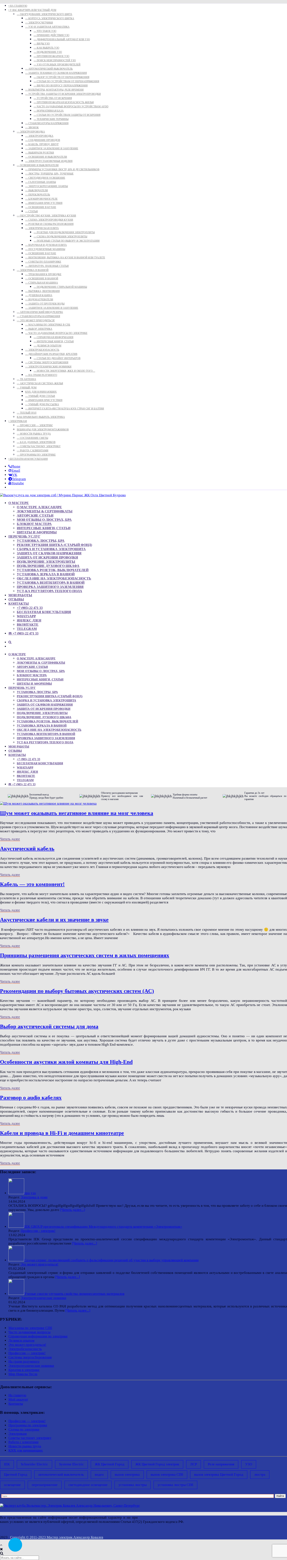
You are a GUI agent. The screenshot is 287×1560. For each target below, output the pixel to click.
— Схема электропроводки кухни (49, 219)
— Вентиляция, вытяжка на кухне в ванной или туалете (65, 257)
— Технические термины (51, 119)
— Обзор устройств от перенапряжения (61, 77)
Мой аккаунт (18, 1399)
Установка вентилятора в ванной (50, 582)
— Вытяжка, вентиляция (42, 291)
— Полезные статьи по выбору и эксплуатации (67, 240)
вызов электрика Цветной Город (218, 1475)
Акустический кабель (27, 849)
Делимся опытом (21, 1340)
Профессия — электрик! (27, 1353)
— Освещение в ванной (41, 278)
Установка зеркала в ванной (46, 574)
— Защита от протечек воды (45, 303)
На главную (17, 1395)
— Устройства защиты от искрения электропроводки (63, 94)
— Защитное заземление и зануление (51, 148)
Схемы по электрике (23, 1429)
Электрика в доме (34, 1197)
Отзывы (16, 599)
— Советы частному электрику (39, 446)
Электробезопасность (25, 1349)
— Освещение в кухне (40, 207)
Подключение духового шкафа (48, 566)
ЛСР (193, 1464)
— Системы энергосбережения (46, 362)
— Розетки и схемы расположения (49, 224)
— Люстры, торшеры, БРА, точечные (49, 173)
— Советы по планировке (43, 261)
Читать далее (10, 839)
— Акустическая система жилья (40, 383)
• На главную (17, 5)
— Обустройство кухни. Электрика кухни (46, 215)
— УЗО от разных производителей (57, 64)
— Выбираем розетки (39, 152)
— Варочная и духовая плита (46, 245)
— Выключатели (36, 190)
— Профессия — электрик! (35, 425)
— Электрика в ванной (33, 270)
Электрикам (17, 1434)
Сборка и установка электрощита (51, 549)
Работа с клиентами (23, 1442)
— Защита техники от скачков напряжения (56, 73)
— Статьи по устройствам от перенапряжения (66, 81)
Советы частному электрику (29, 1438)
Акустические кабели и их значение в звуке (54, 920)
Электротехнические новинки (43, 1298)
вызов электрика (127, 1475)
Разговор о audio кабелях (31, 1098)
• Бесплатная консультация (28, 458)
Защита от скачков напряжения (49, 553)
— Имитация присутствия (43, 203)
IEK (7, 1464)
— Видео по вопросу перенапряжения (61, 85)
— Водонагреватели (39, 299)
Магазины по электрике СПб (30, 1328)
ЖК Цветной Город (109, 1464)
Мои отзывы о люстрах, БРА (44, 519)
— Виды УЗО (42, 43)
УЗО (248, 1464)
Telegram (27, 629)
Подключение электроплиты (46, 561)
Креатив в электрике (23, 1370)
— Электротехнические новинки (48, 366)
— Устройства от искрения (53, 98)
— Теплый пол (26, 412)
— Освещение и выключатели (46, 156)
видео (99, 1475)
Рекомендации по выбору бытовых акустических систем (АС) (77, 991)
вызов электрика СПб (167, 1475)
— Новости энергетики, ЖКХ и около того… (64, 370)
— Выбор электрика (38, 328)
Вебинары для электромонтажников (43, 429)
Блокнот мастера (34, 524)
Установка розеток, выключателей (52, 570)
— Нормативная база (49, 110)
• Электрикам (17, 421)
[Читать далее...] (72, 1210)
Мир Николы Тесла (22, 1374)
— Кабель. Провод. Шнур (42, 144)
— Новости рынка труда (34, 433)
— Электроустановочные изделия (48, 161)
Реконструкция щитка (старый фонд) (54, 545)
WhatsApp (26, 616)
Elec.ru (281, 1517)
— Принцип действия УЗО (51, 35)
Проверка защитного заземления (50, 587)
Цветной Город (15, 1475)
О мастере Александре (39, 507)
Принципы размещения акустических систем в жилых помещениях (84, 955)
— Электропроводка (31, 131)
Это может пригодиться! (39, 1264)
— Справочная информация (53, 337)
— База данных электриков (36, 442)
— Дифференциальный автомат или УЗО (62, 39)
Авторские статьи (35, 515)
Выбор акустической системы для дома (49, 1026)
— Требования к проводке (43, 274)
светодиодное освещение (88, 1485)
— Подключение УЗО (48, 52)
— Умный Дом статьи (40, 396)
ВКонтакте (27, 624)
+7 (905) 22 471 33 (30, 608)
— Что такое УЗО (45, 31)
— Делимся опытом (47, 345)
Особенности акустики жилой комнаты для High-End (66, 1062)
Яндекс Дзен (29, 620)
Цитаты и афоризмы (37, 532)
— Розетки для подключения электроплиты (64, 232)
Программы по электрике (27, 1425)
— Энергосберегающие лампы (46, 186)
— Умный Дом (27, 387)
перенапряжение (45, 1485)
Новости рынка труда (24, 1446)
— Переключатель (37, 194)
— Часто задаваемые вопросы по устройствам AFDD (71, 106)
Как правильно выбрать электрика (41, 417)
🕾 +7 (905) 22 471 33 (23, 633)
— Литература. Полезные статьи (47, 266)
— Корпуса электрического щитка (49, 18)
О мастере (18, 503)
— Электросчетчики (39, 22)
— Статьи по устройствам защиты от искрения (67, 114)
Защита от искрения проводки (47, 557)
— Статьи (31, 211)
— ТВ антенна (26, 379)
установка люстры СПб (175, 1485)
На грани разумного (23, 1361)
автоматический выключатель (61, 1475)
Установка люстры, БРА (41, 540)
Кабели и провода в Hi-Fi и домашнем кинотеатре (62, 1133)
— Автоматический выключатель (49, 68)
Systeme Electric (71, 1464)
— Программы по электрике (36, 454)
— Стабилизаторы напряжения (46, 123)
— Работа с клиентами (32, 450)
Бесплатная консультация (44, 612)
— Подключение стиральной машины (60, 286)
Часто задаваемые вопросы (29, 1332)
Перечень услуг (24, 536)
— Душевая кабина (38, 295)
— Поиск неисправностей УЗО (55, 60)
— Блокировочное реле (41, 198)
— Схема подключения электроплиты (60, 236)
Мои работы (20, 595)
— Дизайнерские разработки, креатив (51, 354)
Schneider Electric (34, 1464)
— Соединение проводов (42, 140)
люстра (259, 1475)
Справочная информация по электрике (38, 1336)
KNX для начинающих (41, 391)
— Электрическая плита (42, 228)
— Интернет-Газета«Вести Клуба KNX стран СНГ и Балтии (64, 408)
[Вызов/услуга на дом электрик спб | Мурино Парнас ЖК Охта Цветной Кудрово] (63, 495)
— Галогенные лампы (40, 182)
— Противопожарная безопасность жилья (64, 102)
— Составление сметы (32, 438)
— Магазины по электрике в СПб (47, 324)
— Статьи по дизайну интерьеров (57, 358)
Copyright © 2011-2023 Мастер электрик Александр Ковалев (56, 1537)
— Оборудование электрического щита (44, 14)
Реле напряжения (221, 1464)
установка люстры (132, 1485)
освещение (12, 1485)
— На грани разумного (41, 375)
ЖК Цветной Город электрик (157, 1464)
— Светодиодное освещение (45, 177)
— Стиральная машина (41, 282)
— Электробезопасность (42, 349)
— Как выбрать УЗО (46, 47)
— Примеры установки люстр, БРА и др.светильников (62, 169)
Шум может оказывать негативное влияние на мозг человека (76, 813)
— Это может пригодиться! (36, 320)
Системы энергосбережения (30, 1357)
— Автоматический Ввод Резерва (40, 312)
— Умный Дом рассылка (42, 404)
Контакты (18, 603)
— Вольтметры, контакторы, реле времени (54, 89)
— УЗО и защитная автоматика (47, 26)
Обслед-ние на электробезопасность (54, 578)
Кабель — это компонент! (32, 884)
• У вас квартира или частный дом (32, 10)
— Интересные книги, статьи (54, 341)
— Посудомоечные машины (45, 249)
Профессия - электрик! (38, 1231)
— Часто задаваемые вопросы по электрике (56, 333)
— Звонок (32, 127)
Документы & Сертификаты (44, 511)
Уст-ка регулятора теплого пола (49, 591)
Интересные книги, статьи (43, 528)
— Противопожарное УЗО (51, 56)
